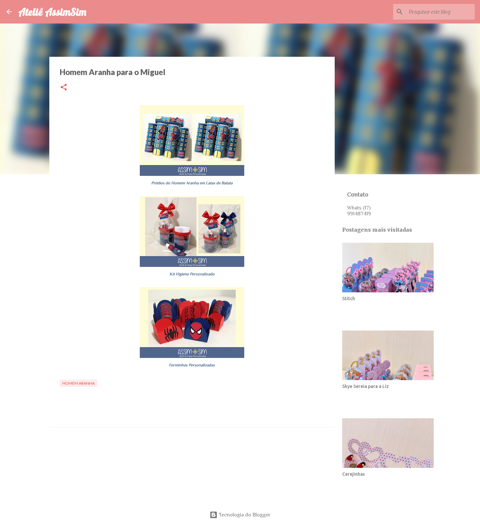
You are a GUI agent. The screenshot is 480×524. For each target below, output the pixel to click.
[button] (64, 87)
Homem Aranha (78, 383)
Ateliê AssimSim (52, 11)
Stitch (348, 298)
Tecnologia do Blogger (243, 515)
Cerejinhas (353, 474)
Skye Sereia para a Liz (365, 386)
